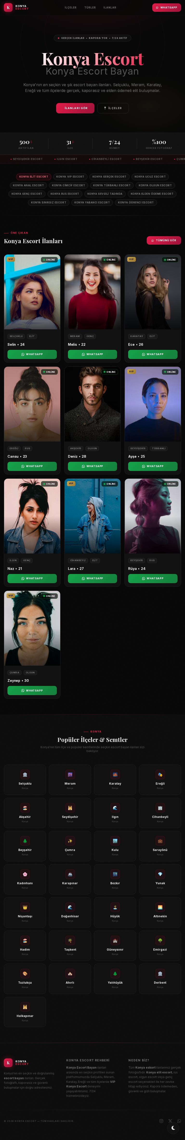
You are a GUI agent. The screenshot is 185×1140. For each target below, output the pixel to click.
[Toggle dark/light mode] (173, 1128)
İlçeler (71, 7)
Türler (90, 7)
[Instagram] (161, 1121)
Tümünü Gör (166, 240)
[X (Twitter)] (170, 1121)
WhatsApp (168, 7)
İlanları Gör (76, 108)
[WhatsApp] (179, 1121)
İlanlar (110, 7)
